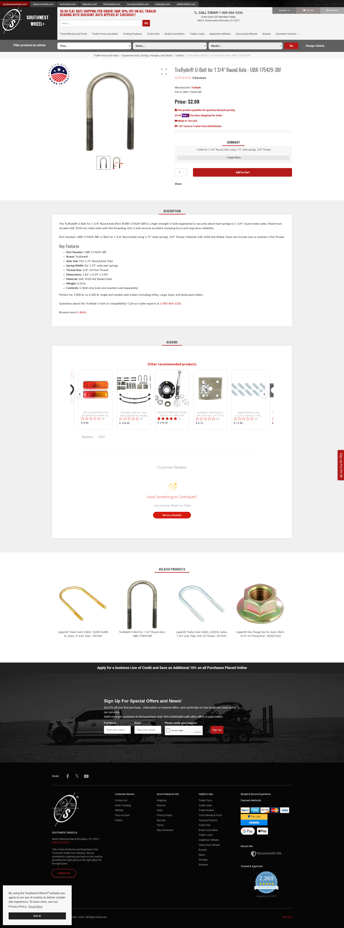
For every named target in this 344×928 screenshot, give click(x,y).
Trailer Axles (205, 805)
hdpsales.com (89, 4)
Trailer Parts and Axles (105, 33)
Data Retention (165, 830)
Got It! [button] (37, 915)
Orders (118, 820)
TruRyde (196, 87)
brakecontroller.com (43, 4)
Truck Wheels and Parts (73, 33)
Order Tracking (123, 805)
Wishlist (119, 810)
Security (161, 820)
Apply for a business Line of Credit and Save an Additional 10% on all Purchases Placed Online (172, 668)
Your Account (122, 815)
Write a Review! (172, 515)
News (202, 854)
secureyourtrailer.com (138, 4)
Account (283, 10)
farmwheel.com (68, 4)
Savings (203, 859)
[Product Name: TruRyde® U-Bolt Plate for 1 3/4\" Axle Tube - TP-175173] (210, 399)
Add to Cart (242, 172)
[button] (164, 71)
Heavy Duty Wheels (247, 33)
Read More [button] (35, 906)
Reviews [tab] (87, 437)
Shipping (161, 800)
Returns (161, 805)
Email (138, 722)
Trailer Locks (197, 33)
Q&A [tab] (101, 436)
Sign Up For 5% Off (341, 465)
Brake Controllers (175, 33)
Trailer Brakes (206, 810)
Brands (267, 33)
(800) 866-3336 (60, 842)
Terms (160, 825)
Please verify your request (181, 722)
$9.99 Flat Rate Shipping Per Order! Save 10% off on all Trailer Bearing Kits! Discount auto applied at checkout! (108, 13)
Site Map (287, 917)
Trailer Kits (153, 33)
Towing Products (132, 33)
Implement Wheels (220, 33)
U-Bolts (180, 55)
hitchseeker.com (111, 4)
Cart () (309, 10)
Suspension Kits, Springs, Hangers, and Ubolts (147, 55)
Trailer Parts (205, 800)
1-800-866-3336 (231, 12)
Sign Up (216, 729)
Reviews (203, 864)
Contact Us (64, 873)
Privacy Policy (164, 815)
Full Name (110, 722)
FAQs (160, 810)
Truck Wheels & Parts (210, 815)
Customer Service (286, 33)
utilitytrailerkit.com (186, 4)
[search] (101, 23)
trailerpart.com (162, 4)
